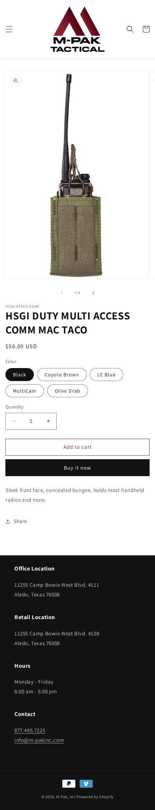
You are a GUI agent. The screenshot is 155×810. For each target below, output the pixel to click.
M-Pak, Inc (66, 796)
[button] (9, 29)
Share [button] (20, 521)
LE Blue (106, 374)
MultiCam (24, 391)
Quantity (14, 407)
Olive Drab (67, 391)
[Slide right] (93, 293)
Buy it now (77, 467)
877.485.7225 (29, 730)
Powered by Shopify (95, 796)
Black (19, 374)
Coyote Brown (62, 374)
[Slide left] (62, 293)
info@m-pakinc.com (39, 740)
